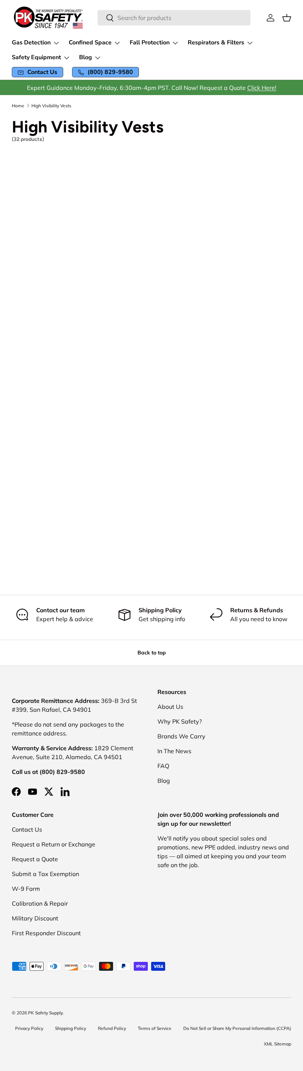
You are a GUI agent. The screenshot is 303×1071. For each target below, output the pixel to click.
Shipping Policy (70, 1028)
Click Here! (261, 87)
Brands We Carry (181, 736)
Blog (163, 780)
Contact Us (27, 829)
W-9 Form (26, 888)
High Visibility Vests (51, 106)
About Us (170, 706)
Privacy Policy (29, 1028)
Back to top (151, 652)
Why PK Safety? (179, 721)
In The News (174, 751)
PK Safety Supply (45, 1013)
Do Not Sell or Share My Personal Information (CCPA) (237, 1028)
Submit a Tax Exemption (45, 874)
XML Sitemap (277, 1044)
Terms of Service (154, 1028)
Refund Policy (112, 1028)
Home (18, 106)
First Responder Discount (46, 933)
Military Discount (35, 918)
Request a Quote (35, 859)
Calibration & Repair (40, 903)
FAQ (163, 765)
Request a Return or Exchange (53, 844)
